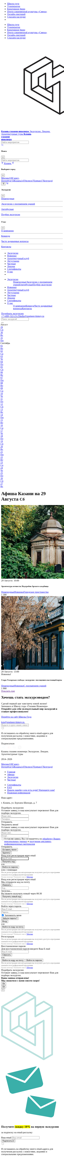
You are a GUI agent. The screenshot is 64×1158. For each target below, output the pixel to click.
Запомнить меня (13, 915)
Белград (48, 180)
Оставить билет (9, 850)
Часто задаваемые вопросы (15, 241)
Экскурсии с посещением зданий (18, 204)
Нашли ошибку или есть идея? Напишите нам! (31, 790)
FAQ (9, 787)
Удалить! (6, 853)
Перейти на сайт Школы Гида (16, 717)
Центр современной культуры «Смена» (27, 11)
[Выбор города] (13, 163)
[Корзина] (7, 183)
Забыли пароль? (9, 918)
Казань (19, 180)
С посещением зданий (35, 686)
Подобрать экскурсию (12, 313)
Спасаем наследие (16, 17)
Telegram (29, 877)
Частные (11, 263)
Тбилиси (29, 180)
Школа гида (13, 3)
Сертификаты (14, 269)
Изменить (6, 885)
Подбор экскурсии (10, 214)
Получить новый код (11, 896)
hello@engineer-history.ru (32, 316)
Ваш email (6, 1137)
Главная (11, 772)
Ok (3, 983)
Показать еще (8, 691)
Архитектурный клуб (18, 258)
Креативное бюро (16, 9)
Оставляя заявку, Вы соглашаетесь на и (32, 841)
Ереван (38, 180)
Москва (6, 178)
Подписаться (8, 1141)
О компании (7, 230)
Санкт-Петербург (10, 179)
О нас (10, 271)
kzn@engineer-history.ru (13, 722)
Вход (4, 921)
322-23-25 (10, 316)
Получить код (8, 861)
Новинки (12, 256)
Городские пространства (36, 592)
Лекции (11, 266)
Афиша (10, 774)
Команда (5, 236)
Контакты (6, 246)
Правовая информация (18, 793)
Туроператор (13, 6)
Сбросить (6, 955)
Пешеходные (7, 198)
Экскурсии (12, 253)
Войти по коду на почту (13, 927)
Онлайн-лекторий (16, 14)
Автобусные (7, 209)
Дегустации (13, 261)
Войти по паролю (10, 867)
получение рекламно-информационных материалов (27, 842)
